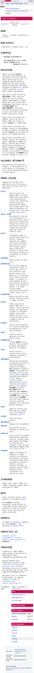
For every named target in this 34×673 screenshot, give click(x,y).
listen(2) (18, 537)
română (14, 639)
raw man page (17, 600)
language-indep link (18, 594)
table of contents (18, 605)
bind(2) (13, 536)
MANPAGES (8, 0)
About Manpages (17, 3)
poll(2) (12, 374)
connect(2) (5, 24)
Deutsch (14, 627)
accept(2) (22, 499)
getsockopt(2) (22, 384)
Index (7, 3)
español (14, 630)
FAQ (25, 3)
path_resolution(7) (19, 212)
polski (14, 636)
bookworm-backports (11, 11)
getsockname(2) (7, 537)
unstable (15, 619)
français (14, 633)
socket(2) (20, 89)
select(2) (20, 372)
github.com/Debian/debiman (13, 668)
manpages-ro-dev (23, 11)
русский (14, 641)
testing (14, 616)
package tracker (17, 597)
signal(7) (21, 414)
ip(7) (24, 292)
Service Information (12, 8)
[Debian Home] (2, 4)
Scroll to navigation (8, 18)
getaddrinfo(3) (17, 526)
